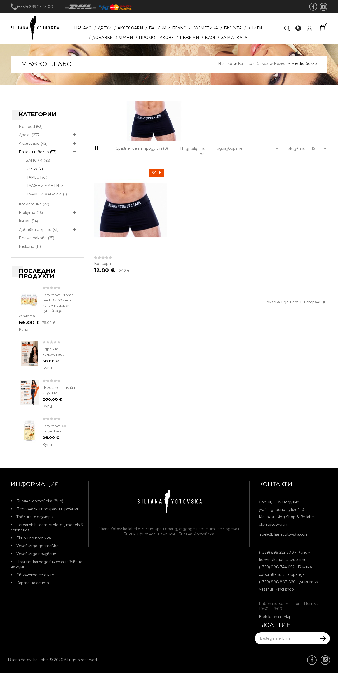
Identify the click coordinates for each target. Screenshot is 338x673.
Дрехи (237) (30, 135)
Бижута (233, 28)
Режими (189, 37)
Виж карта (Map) (276, 616)
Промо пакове (156, 37)
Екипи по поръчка (33, 538)
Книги (255, 28)
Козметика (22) (34, 204)
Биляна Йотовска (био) (39, 501)
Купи (23, 329)
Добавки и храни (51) (38, 229)
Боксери (102, 263)
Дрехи (105, 28)
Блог (210, 37)
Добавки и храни (112, 37)
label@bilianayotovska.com (283, 534)
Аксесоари (130, 28)
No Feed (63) (31, 126)
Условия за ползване (36, 554)
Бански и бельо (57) (38, 151)
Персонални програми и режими (47, 509)
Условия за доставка (37, 546)
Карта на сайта (32, 583)
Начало (83, 28)
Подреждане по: (192, 151)
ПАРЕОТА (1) (37, 177)
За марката (234, 37)
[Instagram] (323, 7)
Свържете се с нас (35, 575)
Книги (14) (28, 221)
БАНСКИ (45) (37, 160)
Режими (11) (30, 246)
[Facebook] (313, 7)
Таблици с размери (34, 517)
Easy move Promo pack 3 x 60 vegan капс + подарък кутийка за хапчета (46, 305)
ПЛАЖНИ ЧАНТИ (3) (45, 185)
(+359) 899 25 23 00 (35, 6)
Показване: (293, 148)
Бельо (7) (34, 168)
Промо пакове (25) (36, 238)
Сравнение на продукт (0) (142, 148)
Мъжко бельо (304, 63)
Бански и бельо (167, 28)
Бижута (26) (31, 212)
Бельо (279, 63)
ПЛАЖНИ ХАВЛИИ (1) (46, 194)
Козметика (205, 28)
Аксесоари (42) (33, 143)
